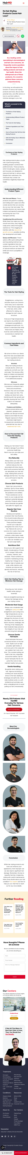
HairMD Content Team (17, 27)
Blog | (13, 20)
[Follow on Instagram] (5, 1136)
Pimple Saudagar (18, 1121)
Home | (9, 20)
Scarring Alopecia (7, 1106)
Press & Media (6, 1117)
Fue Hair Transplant (8, 1079)
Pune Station (17, 1123)
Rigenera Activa (18, 1082)
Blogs (15, 1098)
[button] (2, 1009)
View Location (14, 1015)
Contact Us (6, 1115)
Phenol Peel (17, 1080)
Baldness (5, 1098)
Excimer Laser (17, 1088)
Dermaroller (6, 1081)
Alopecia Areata (7, 1096)
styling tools (16, 609)
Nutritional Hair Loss (8, 1104)
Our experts (14, 881)
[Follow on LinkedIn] (11, 1136)
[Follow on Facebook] (8, 1136)
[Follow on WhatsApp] (14, 1136)
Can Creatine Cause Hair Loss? (19, 924)
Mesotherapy (17, 1074)
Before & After (17, 1096)
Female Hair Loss (7, 1100)
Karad (15, 1117)
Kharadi (16, 1119)
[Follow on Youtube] (2, 1136)
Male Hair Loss (7, 1102)
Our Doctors (6, 1113)
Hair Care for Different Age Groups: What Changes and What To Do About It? (20, 908)
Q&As (15, 1100)
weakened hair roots (13, 426)
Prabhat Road (17, 1113)
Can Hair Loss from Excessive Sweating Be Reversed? (8, 909)
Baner (15, 1115)
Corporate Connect (19, 1104)
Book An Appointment (9, 36)
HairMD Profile (18, 1102)
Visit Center (14, 1018)
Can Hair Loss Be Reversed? (8, 925)
